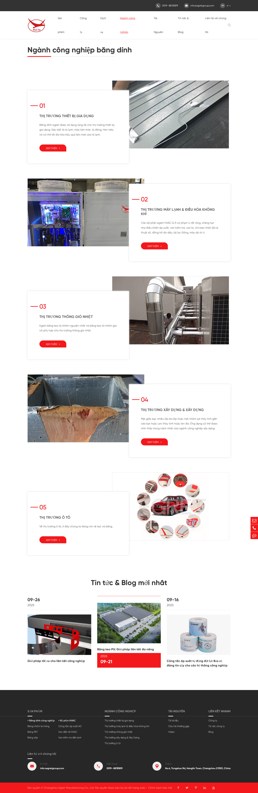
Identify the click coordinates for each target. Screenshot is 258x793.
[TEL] (254, 528)
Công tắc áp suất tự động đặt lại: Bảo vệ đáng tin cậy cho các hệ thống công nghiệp (197, 663)
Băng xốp (32, 737)
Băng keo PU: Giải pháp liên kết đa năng (125, 649)
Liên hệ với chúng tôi (215, 25)
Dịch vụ (103, 25)
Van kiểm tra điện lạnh (69, 737)
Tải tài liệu (173, 720)
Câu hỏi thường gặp (178, 726)
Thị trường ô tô (54, 517)
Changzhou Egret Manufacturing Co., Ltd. (69, 787)
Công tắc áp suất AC (70, 726)
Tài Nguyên (158, 25)
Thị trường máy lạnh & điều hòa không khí (178, 211)
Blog (210, 731)
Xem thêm (52, 148)
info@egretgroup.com (199, 5)
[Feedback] (254, 535)
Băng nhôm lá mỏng (38, 726)
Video (171, 731)
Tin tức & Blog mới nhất (129, 582)
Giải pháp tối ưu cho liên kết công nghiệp (56, 661)
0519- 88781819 (167, 5)
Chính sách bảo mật (160, 787)
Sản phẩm (61, 25)
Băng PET (32, 731)
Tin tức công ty (216, 726)
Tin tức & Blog (183, 25)
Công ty (83, 25)
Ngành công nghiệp (127, 25)
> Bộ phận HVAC (67, 720)
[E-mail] (254, 520)
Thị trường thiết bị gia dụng (66, 116)
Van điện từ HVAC (67, 731)
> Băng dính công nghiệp (41, 720)
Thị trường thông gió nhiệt (66, 316)
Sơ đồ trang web (135, 787)
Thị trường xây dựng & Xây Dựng (172, 410)
